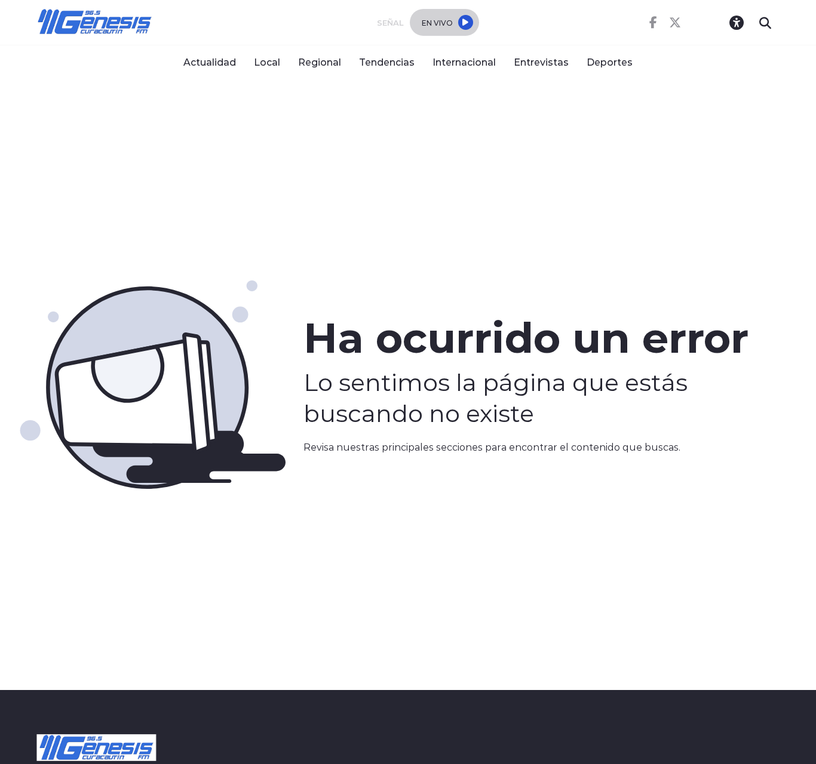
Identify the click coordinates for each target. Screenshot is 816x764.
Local (267, 62)
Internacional (464, 62)
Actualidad (209, 62)
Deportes (610, 62)
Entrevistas (541, 62)
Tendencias (387, 62)
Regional (319, 62)
